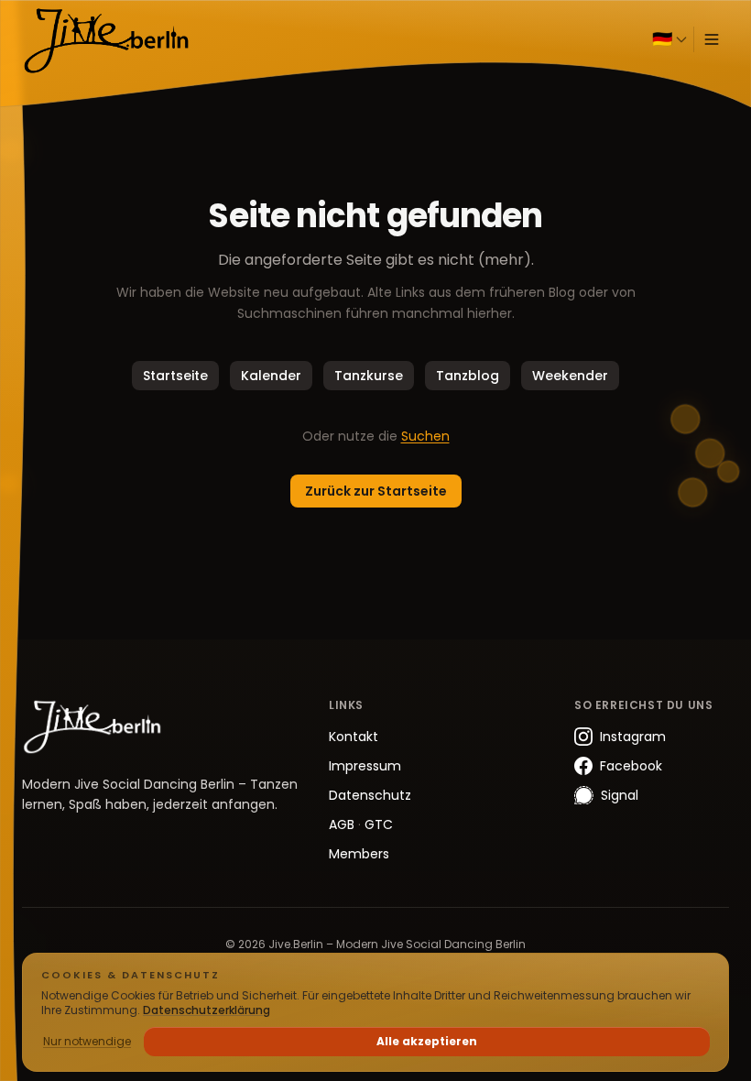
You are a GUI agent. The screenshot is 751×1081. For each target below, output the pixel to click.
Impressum (365, 766)
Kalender (271, 375)
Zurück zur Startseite (376, 491)
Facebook (631, 766)
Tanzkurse (368, 375)
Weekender (570, 375)
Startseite (175, 375)
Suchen (425, 436)
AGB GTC (361, 824)
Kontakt (353, 736)
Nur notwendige (87, 1041)
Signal (619, 795)
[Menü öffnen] (711, 39)
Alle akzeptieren (426, 1041)
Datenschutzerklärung (206, 1010)
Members (359, 854)
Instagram (633, 736)
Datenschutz (370, 795)
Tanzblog (467, 375)
